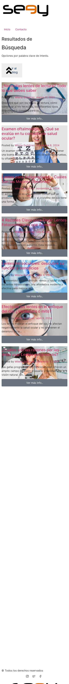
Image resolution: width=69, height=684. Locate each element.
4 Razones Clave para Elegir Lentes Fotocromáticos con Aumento (34, 222)
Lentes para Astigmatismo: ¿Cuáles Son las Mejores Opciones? (34, 179)
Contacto (21, 29)
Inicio (7, 29)
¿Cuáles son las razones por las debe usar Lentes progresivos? (30, 352)
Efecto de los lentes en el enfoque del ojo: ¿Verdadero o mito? (32, 309)
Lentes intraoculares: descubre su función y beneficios (33, 265)
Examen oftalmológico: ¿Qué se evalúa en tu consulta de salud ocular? (30, 134)
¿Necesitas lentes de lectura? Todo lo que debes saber (34, 88)
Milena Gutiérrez (25, 97)
